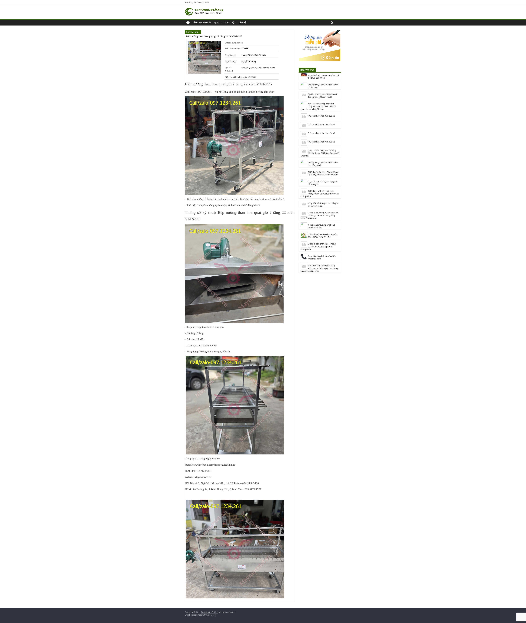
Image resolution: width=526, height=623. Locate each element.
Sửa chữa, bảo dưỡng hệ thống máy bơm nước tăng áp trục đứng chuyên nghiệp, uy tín (319, 268)
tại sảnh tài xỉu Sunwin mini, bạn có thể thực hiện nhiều (323, 76)
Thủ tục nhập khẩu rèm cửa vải (321, 116)
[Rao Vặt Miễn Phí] (188, 22)
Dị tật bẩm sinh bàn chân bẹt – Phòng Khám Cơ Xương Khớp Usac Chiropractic (320, 194)
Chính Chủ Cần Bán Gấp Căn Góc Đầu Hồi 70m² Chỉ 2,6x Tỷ (322, 235)
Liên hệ (242, 22)
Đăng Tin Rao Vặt (202, 22)
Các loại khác (192, 31)
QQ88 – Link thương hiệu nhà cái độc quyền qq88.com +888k (322, 95)
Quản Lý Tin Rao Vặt (224, 22)
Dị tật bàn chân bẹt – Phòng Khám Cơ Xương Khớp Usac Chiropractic (323, 173)
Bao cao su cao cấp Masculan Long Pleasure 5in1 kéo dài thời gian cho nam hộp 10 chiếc (318, 106)
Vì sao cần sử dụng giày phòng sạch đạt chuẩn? (321, 226)
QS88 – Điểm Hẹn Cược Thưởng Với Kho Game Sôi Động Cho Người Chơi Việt (320, 153)
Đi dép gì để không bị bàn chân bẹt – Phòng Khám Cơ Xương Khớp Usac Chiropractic (319, 215)
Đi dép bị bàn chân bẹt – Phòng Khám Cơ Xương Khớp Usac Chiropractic (318, 246)
